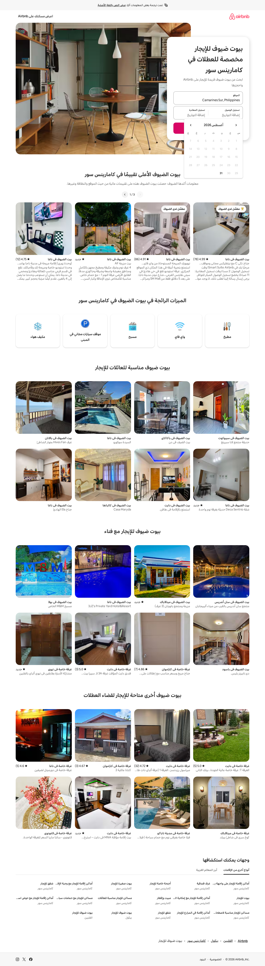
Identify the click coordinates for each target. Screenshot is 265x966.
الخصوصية (216, 959)
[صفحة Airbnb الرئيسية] (239, 16)
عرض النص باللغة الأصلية (112, 5)
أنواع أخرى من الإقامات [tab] (236, 870)
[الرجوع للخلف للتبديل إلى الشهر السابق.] (236, 125)
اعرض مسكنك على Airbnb (35, 16)
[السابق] (140, 194)
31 (221, 173)
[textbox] (225, 115)
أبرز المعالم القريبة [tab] (206, 870)
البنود (203, 959)
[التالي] (125, 194)
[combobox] (208, 100)
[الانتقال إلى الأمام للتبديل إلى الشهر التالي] (191, 125)
